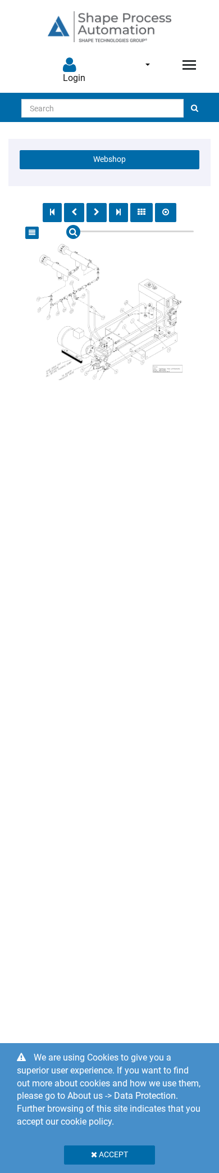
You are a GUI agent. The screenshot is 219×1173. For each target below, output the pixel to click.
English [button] (140, 64)
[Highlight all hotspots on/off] (165, 212)
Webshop (109, 159)
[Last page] (118, 212)
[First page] (52, 212)
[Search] (194, 108)
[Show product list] (32, 233)
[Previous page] (74, 212)
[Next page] (96, 212)
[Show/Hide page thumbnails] (141, 212)
